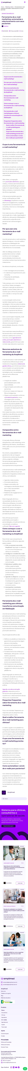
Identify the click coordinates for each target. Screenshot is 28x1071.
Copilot (3, 1024)
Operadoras (4, 1017)
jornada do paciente (11, 397)
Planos (3, 1010)
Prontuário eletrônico (9, 906)
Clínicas (3, 1015)
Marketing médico (9, 7)
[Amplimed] (7, 979)
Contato (3, 1036)
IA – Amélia (4, 1019)
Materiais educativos (5, 997)
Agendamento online (9, 863)
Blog (2, 995)
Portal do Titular (4, 1047)
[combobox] (14, 798)
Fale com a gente (14, 526)
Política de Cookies (5, 1044)
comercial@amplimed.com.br (9, 1062)
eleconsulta (6, 342)
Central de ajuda (4, 1033)
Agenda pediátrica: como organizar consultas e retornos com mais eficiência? (13, 954)
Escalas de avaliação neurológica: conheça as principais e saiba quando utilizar (14, 911)
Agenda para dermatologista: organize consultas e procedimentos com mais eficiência (14, 867)
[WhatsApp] (25, 1068)
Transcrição (4, 1027)
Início (2, 7)
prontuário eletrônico (12, 181)
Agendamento (4, 1022)
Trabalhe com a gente (6, 993)
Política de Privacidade (6, 1042)
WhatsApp (7, 200)
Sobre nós (3, 991)
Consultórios (4, 1012)
